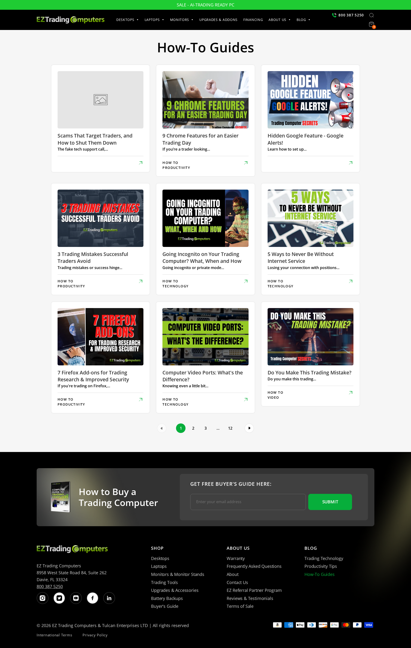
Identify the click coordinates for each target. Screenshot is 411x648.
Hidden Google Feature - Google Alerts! (305, 139)
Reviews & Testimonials (250, 598)
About (232, 574)
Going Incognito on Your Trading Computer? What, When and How (201, 257)
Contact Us (237, 582)
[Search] (371, 15)
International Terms (54, 635)
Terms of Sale (240, 606)
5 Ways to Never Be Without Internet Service (301, 257)
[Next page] (249, 428)
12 (230, 428)
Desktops (160, 558)
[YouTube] (76, 598)
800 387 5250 (50, 586)
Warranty (236, 558)
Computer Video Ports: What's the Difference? (202, 376)
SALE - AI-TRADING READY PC (205, 5)
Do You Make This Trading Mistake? (310, 372)
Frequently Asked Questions (254, 566)
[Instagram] (43, 598)
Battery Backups (167, 598)
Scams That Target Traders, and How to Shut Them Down (95, 139)
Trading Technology (323, 558)
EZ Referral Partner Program (254, 590)
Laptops (159, 566)
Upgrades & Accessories (174, 590)
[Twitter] (59, 598)
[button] (129, 20)
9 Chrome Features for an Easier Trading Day (200, 139)
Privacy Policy (95, 635)
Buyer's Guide (164, 606)
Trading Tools (164, 582)
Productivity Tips (320, 566)
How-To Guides (319, 574)
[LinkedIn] (109, 598)
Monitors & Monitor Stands (177, 574)
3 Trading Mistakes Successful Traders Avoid (93, 257)
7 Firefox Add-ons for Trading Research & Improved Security (93, 376)
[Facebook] (92, 598)
